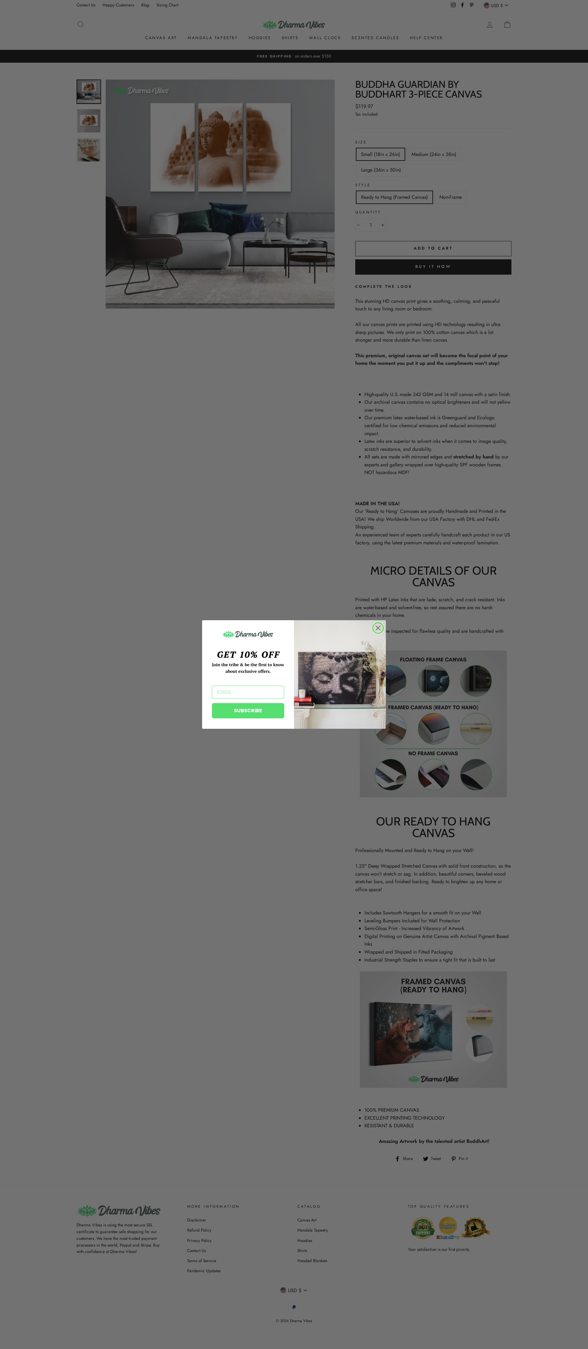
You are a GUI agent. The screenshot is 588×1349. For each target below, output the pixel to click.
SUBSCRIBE (248, 710)
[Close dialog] (378, 628)
